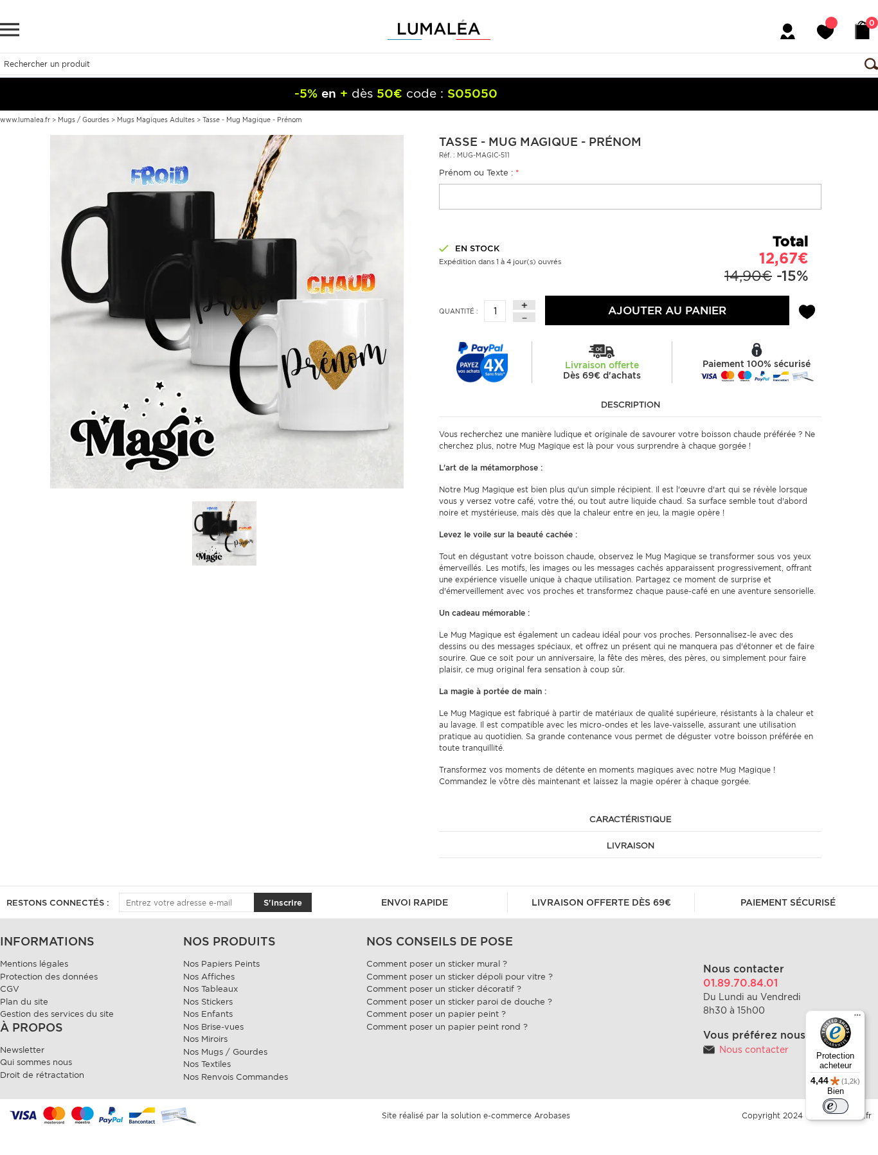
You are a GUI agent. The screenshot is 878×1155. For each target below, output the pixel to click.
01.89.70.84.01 (740, 983)
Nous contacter (754, 1049)
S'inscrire (283, 903)
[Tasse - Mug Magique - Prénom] (227, 311)
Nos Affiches (209, 976)
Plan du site (24, 1002)
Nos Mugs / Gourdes (225, 1052)
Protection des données (49, 976)
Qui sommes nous (36, 1062)
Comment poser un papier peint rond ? (447, 1027)
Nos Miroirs (205, 1039)
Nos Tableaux (210, 989)
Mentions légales (34, 964)
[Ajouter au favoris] (807, 309)
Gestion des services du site (57, 1014)
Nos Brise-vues (213, 1027)
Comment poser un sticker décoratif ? (443, 989)
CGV (9, 989)
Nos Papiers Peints (221, 964)
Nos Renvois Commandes (235, 1077)
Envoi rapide (414, 902)
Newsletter (22, 1050)
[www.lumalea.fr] (439, 29)
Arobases (552, 1115)
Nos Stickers (208, 1002)
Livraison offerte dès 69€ (601, 902)
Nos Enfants (208, 1014)
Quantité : (458, 311)
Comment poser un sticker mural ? (436, 964)
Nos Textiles (207, 1064)
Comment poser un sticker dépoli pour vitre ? (459, 976)
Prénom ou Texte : (479, 172)
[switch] (835, 1106)
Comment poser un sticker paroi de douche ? (459, 1002)
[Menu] (857, 1018)
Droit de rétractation (42, 1075)
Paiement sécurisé (788, 902)
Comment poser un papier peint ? (436, 1014)
